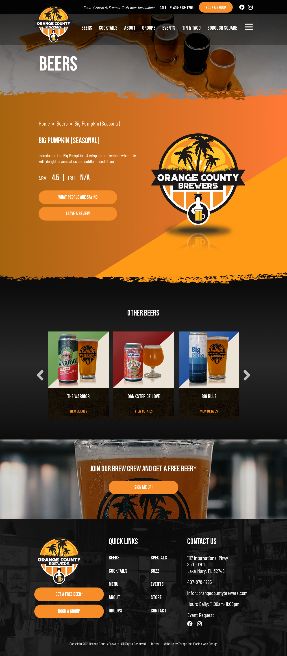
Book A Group (69, 611)
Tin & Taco (191, 28)
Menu (113, 584)
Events (168, 28)
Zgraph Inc (185, 643)
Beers (86, 28)
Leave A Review (78, 214)
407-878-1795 (199, 582)
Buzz (155, 571)
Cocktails (108, 28)
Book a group (216, 7)
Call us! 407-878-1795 (177, 8)
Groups (149, 28)
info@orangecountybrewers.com (217, 593)
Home (44, 123)
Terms (154, 643)
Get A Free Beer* (69, 594)
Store (156, 597)
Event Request (200, 615)
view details (78, 411)
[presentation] (40, 375)
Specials (159, 557)
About (129, 28)
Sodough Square (222, 28)
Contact (158, 610)
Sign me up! (143, 487)
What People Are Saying (78, 197)
